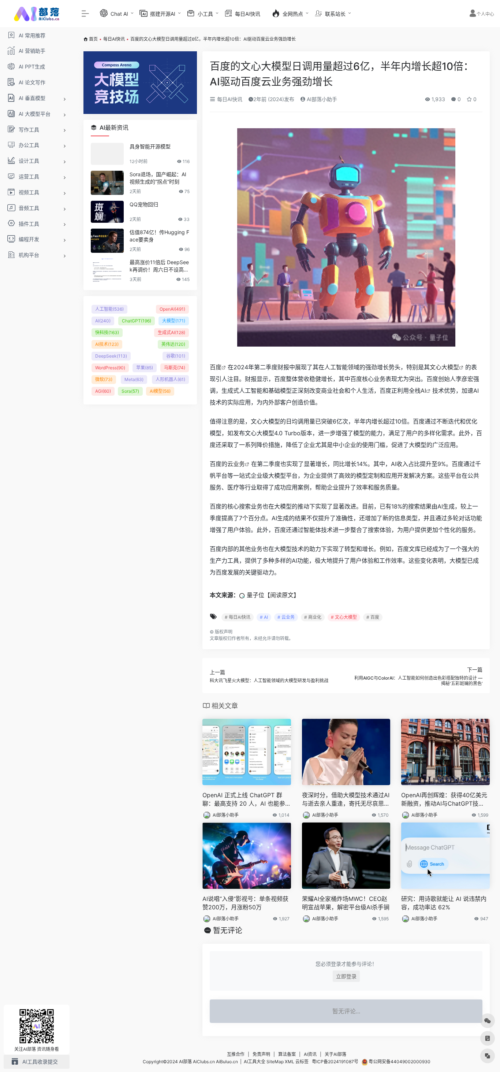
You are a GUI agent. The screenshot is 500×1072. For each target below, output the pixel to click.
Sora (130, 391)
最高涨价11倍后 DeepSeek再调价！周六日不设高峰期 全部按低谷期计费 (159, 266)
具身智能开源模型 (150, 146)
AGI (103, 391)
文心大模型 (444, 367)
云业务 (236, 463)
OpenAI (172, 309)
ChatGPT (136, 321)
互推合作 (236, 1054)
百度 (215, 367)
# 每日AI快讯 (237, 617)
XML (289, 1061)
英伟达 (173, 344)
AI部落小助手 (321, 99)
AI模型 (160, 391)
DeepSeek (111, 356)
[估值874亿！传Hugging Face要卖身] (107, 241)
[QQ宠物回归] (107, 212)
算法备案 (287, 1054)
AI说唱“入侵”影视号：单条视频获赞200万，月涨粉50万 (245, 903)
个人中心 (485, 14)
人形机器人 (170, 379)
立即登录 (346, 976)
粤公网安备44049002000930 (398, 1061)
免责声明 (261, 1054)
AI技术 (107, 344)
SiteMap (275, 1061)
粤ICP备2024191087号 (335, 1061)
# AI (264, 617)
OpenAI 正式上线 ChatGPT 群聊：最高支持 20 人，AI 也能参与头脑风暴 (243, 799)
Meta (133, 379)
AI (423, 390)
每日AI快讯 (114, 39)
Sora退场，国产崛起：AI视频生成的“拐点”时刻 (158, 178)
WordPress (110, 367)
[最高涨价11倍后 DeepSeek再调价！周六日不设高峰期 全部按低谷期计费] (107, 271)
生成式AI (171, 332)
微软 (103, 379)
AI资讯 (310, 1054)
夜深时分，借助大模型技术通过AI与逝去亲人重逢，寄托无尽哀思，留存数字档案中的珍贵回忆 (346, 799)
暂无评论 (227, 930)
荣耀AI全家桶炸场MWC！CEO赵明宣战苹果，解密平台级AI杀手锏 (345, 903)
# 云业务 (286, 617)
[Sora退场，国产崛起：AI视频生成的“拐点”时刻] (107, 183)
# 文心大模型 (344, 617)
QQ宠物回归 (144, 204)
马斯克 (174, 367)
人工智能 (109, 309)
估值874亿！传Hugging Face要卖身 (159, 236)
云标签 (302, 1061)
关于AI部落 (335, 1054)
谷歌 (175, 356)
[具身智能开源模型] (107, 154)
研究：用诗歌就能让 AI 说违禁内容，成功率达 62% (443, 903)
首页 (93, 39)
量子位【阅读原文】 (273, 595)
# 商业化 (312, 617)
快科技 (107, 332)
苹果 (144, 367)
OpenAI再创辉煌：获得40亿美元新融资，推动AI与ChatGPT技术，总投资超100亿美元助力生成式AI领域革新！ (444, 799)
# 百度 (372, 617)
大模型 (173, 321)
